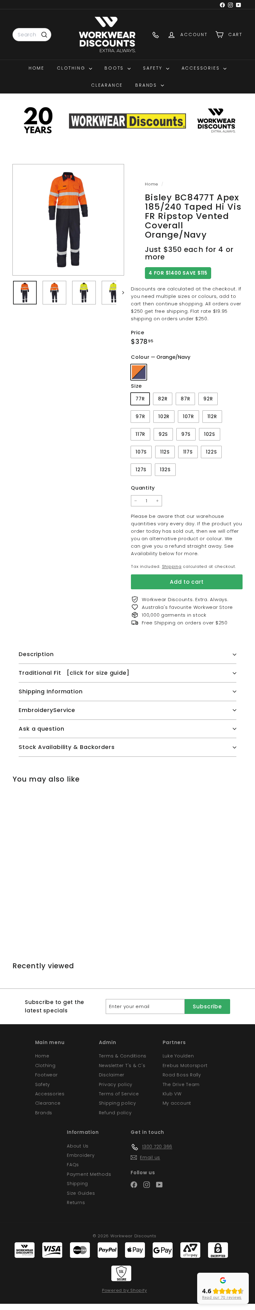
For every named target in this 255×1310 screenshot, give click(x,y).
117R (140, 434)
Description (36, 654)
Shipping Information (51, 691)
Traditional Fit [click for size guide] (74, 673)
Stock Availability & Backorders (67, 747)
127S (141, 469)
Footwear (46, 1075)
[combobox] (31, 35)
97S (186, 434)
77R (140, 398)
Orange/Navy (138, 372)
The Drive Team (181, 1084)
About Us (78, 1146)
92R (208, 398)
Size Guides (81, 1193)
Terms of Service (119, 1094)
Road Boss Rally (182, 1075)
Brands (147, 85)
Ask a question (41, 729)
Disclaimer (112, 1075)
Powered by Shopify (124, 1290)
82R (162, 398)
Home (36, 68)
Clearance (107, 85)
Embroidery (81, 1155)
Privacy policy (116, 1084)
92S (163, 434)
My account (177, 1103)
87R (185, 398)
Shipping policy (117, 1103)
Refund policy (115, 1113)
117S (188, 452)
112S (165, 452)
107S (141, 452)
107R (188, 416)
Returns (76, 1202)
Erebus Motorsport (185, 1065)
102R (163, 416)
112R (212, 416)
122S (211, 452)
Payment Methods (89, 1174)
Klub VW (172, 1094)
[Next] (120, 292)
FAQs (73, 1165)
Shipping (172, 566)
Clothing (72, 68)
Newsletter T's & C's (122, 1065)
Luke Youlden (178, 1056)
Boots (115, 68)
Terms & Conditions (123, 1056)
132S (165, 469)
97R (140, 416)
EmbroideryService (47, 710)
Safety (154, 68)
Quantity (143, 487)
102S (209, 434)
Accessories (202, 68)
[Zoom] (68, 219)
